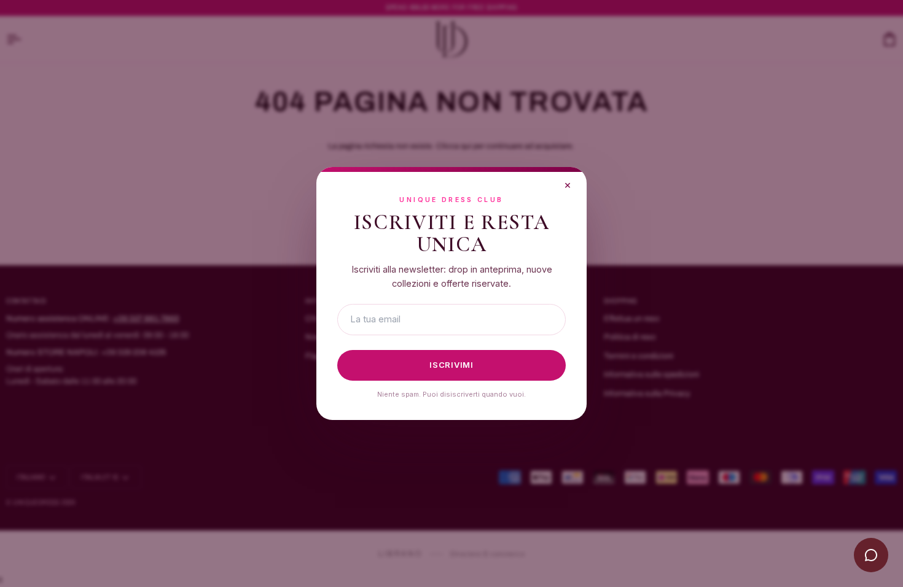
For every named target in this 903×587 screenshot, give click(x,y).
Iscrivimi (451, 365)
